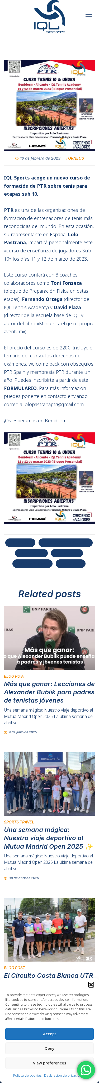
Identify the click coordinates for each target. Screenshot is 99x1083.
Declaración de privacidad (63, 1075)
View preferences (49, 1063)
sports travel (19, 822)
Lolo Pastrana (32, 563)
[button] (91, 984)
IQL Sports (67, 553)
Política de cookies (27, 1075)
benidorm (20, 543)
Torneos (75, 158)
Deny (49, 1048)
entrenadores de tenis (65, 543)
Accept (49, 1033)
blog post (14, 676)
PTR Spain (70, 563)
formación (31, 553)
